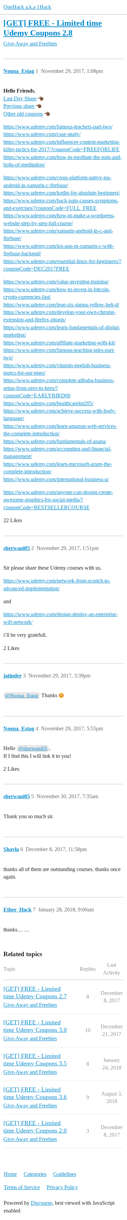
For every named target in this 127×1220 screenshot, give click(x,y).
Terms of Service (22, 1187)
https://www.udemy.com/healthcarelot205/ (48, 403)
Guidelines (64, 1174)
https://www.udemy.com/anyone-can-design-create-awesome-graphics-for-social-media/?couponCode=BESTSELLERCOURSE (58, 499)
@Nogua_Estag (21, 695)
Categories (35, 1174)
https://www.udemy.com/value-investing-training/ (56, 281)
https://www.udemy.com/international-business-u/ (56, 479)
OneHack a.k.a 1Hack (27, 7)
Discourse (41, 1203)
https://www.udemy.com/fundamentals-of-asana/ (54, 441)
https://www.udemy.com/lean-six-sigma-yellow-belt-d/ (61, 305)
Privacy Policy (62, 1187)
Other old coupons (23, 114)
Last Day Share (20, 98)
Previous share (19, 106)
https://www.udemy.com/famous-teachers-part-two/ (57, 127)
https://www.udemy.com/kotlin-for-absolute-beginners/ (61, 193)
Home (10, 1174)
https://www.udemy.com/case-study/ (42, 134)
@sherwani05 (32, 748)
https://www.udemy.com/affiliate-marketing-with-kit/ (59, 343)
